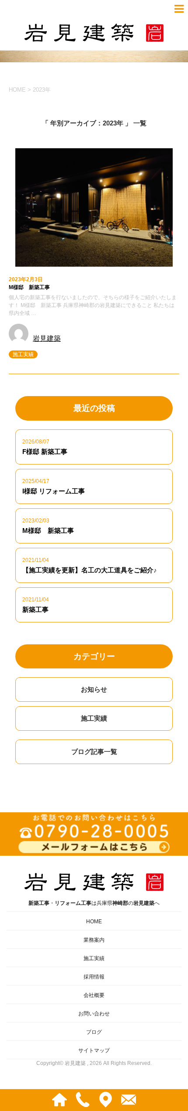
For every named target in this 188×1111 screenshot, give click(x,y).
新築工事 (35, 609)
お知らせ (94, 689)
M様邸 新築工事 (29, 287)
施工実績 (23, 354)
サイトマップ (94, 1050)
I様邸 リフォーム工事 (53, 491)
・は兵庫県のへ (94, 903)
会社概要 (94, 995)
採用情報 (94, 977)
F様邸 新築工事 (44, 451)
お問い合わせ (94, 1014)
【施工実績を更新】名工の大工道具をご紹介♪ (89, 570)
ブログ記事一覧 (94, 751)
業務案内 (94, 940)
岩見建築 (47, 338)
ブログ (94, 1032)
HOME (94, 921)
